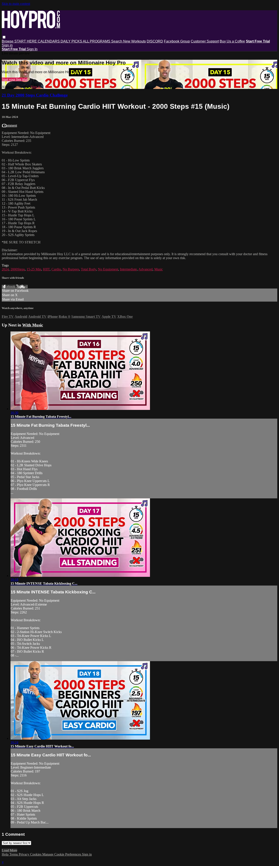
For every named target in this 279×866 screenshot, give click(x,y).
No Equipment (108, 269)
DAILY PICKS (72, 41)
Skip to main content (16, 3)
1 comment (9, 125)
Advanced (145, 269)
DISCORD (155, 41)
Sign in (7, 45)
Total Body (88, 269)
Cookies (36, 854)
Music (158, 269)
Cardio (56, 269)
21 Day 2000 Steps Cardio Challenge (35, 95)
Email (24, 286)
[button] (4, 37)
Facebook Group (177, 41)
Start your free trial (14, 79)
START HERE (26, 41)
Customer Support (205, 41)
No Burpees (71, 269)
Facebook (9, 286)
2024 (5, 269)
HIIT (46, 269)
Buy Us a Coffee (232, 41)
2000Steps (17, 269)
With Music (32, 325)
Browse (8, 41)
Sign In (32, 49)
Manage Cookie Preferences (62, 854)
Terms (14, 854)
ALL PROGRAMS (97, 41)
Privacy (24, 854)
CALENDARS (49, 41)
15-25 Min (34, 269)
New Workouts (134, 41)
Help (5, 854)
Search (117, 41)
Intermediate (128, 269)
